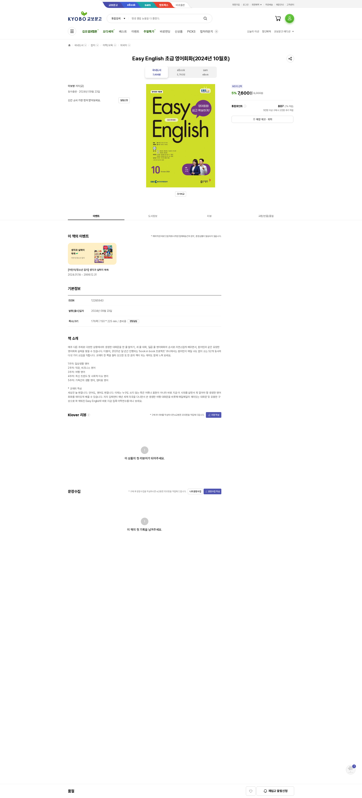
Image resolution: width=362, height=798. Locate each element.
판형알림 (133, 321)
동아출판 (72, 91)
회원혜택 (255, 4)
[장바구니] (278, 18)
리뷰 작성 (215, 415)
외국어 (123, 45)
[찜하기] (251, 791)
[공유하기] (290, 58)
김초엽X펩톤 (89, 31)
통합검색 (115, 18)
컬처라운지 (206, 31)
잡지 (93, 45)
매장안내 (280, 4)
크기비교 (180, 194)
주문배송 (269, 4)
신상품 (179, 31)
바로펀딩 (165, 31)
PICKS (191, 31)
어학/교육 (108, 45)
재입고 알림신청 (278, 791)
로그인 (245, 4)
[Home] (69, 45)
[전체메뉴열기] (72, 31)
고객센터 (290, 4)
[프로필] (289, 18)
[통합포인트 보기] (244, 106)
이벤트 (135, 31)
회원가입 (236, 4)
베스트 (123, 31)
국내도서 (78, 45)
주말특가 (149, 31)
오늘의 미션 (253, 31)
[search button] (205, 18)
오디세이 (108, 31)
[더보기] (216, 31)
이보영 (71, 85)
